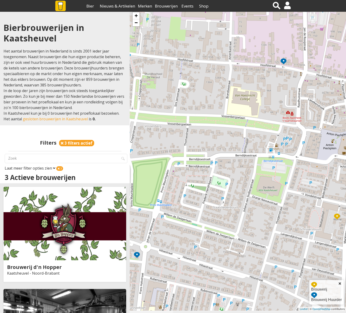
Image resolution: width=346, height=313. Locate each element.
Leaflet (304, 309)
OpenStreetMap (321, 309)
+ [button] (136, 16)
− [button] (136, 23)
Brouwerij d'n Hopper (34, 267)
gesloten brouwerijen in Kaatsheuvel (55, 119)
